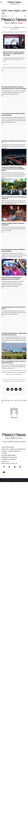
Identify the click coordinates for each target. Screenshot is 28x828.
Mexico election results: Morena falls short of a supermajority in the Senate (13, 53)
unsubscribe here (21, 381)
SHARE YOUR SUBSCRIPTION (17, 449)
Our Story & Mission (8, 447)
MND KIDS (4, 451)
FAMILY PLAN (5, 449)
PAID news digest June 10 (14, 12)
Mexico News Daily (6, 480)
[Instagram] (20, 467)
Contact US (5, 461)
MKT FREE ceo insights (20, 400)
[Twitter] (9, 467)
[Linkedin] (14, 467)
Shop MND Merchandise (9, 455)
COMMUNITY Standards (9, 459)
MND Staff (4, 16)
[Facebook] (4, 467)
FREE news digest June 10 (7, 401)
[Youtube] (4, 472)
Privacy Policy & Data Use (9, 463)
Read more (5, 64)
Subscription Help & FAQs (9, 457)
